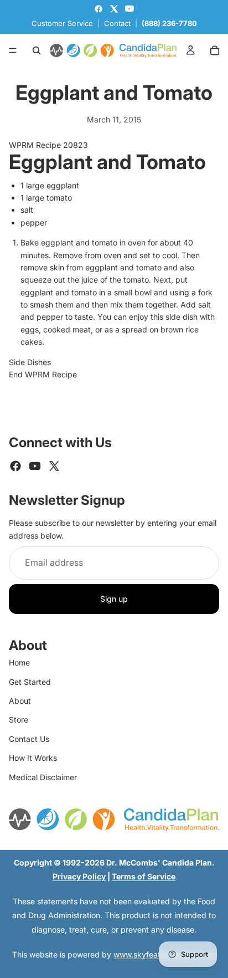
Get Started (30, 682)
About (20, 700)
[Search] (36, 50)
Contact (117, 23)
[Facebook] (15, 466)
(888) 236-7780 (169, 23)
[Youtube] (35, 466)
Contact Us (29, 739)
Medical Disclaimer (43, 777)
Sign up (114, 598)
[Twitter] (54, 466)
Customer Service (62, 23)
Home (19, 662)
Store (18, 719)
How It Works (33, 757)
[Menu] (12, 50)
